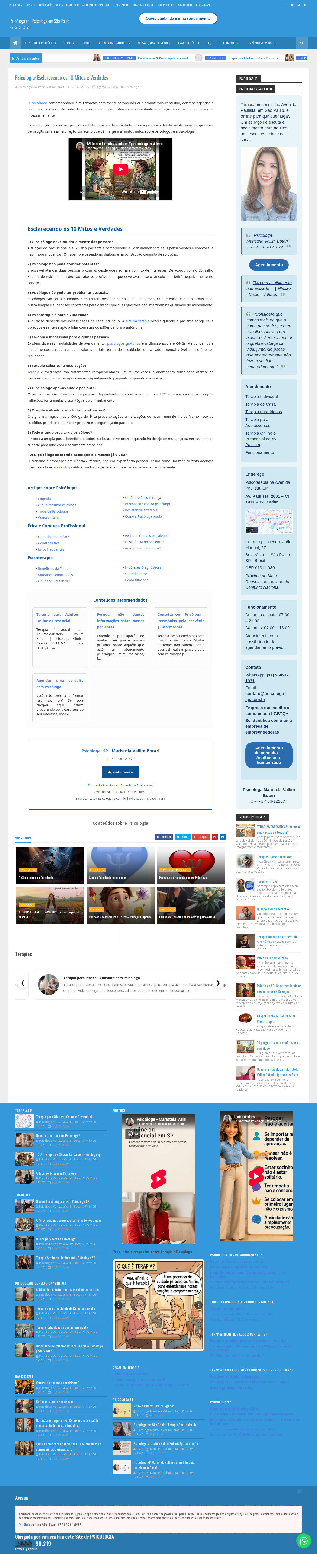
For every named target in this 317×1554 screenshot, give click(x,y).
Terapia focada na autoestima (277, 936)
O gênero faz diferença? (143, 497)
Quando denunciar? (53, 537)
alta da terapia (137, 321)
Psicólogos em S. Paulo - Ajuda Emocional (116, 57)
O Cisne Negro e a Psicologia (36, 877)
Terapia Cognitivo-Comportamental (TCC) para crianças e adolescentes (251, 1347)
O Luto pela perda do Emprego (55, 1238)
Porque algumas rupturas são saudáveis (239, 1266)
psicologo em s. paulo (73, 58)
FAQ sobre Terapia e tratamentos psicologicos (187, 916)
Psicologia (132, 87)
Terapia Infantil (121, 4)
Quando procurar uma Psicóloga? (283, 57)
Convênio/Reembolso (261, 42)
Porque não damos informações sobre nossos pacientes (120, 620)
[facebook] (286, 4)
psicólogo (39, 102)
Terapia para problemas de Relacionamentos (242, 1428)
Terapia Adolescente (143, 4)
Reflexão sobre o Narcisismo (55, 1401)
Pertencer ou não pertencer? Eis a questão (241, 1287)
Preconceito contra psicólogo (147, 504)
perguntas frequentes (175, 870)
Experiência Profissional (136, 785)
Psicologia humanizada (272, 957)
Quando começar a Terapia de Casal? (139, 1379)
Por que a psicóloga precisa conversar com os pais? (248, 1340)
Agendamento (120, 772)
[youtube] (305, 4)
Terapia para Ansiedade (227, 1308)
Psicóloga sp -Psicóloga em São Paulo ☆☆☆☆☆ (39, 23)
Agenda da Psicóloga (114, 42)
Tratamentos (228, 42)
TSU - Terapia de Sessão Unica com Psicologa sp (68, 1154)
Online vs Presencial (54, 581)
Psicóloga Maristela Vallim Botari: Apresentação (165, 1443)
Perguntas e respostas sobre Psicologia (183, 877)
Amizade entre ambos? (143, 548)
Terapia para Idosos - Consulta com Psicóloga (101, 978)
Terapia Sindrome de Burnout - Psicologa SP (65, 1257)
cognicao (96, 909)
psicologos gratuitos (123, 343)
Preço (86, 42)
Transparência (188, 42)
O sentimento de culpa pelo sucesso (236, 1261)
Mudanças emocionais (55, 575)
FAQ (209, 42)
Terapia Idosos (184, 4)
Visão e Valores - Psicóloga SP (153, 1405)
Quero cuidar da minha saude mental (178, 18)
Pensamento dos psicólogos (146, 535)
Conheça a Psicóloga (41, 42)
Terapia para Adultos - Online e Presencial (206, 57)
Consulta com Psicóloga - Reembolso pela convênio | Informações (181, 620)
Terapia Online (258, 433)
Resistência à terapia (141, 510)
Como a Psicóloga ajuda (143, 516)
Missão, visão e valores (50, 4)
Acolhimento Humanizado (95, 4)
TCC (163, 394)
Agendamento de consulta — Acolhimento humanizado (269, 755)
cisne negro (28, 870)
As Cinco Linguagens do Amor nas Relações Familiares (249, 1281)
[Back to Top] (299, 1491)
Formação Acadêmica (102, 785)
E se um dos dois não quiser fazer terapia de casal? (150, 1384)
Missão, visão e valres (154, 42)
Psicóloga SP (94, 750)
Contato (30, 4)
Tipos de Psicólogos (53, 511)
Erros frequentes (51, 549)
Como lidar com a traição (131, 1373)
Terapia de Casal (261, 404)
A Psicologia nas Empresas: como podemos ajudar (68, 1220)
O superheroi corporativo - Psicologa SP (63, 1201)
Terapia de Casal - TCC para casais (235, 1319)
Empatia (44, 499)
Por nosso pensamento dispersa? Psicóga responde (120, 916)
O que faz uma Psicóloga (57, 505)
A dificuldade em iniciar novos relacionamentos (67, 1289)
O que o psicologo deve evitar (231, 1387)
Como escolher (49, 517)
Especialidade (169, 58)
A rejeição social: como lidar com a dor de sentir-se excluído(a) (248, 1274)
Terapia (69, 42)
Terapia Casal (203, 4)
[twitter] (298, 4)
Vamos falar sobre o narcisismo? (57, 1382)
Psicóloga (64, 467)
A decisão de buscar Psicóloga (56, 1173)
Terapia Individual (261, 396)
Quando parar (136, 573)
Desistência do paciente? (144, 542)
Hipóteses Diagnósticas (143, 567)
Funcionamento (259, 452)
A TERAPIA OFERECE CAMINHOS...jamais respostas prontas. (49, 914)
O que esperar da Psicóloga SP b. (234, 1408)
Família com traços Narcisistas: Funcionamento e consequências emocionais (68, 1446)
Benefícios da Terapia (54, 568)
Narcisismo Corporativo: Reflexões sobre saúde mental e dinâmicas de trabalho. (67, 1423)
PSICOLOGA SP (16, 4)
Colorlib (32, 1549)
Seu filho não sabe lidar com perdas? (237, 1355)
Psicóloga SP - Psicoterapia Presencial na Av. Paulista (249, 1381)
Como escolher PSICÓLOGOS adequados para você (246, 1434)
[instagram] (292, 4)
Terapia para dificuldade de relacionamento (241, 1313)
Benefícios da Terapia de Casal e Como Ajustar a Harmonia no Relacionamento (255, 1421)
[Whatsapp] (303, 1540)
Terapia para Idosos (263, 412)
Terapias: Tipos (267, 881)
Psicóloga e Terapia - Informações (235, 1376)
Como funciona (137, 580)
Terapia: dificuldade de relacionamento (62, 1327)
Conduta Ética (49, 543)
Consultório (72, 4)
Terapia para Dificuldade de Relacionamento (65, 1308)
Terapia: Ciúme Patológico (274, 856)
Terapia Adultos (166, 4)
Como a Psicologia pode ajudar (107, 877)
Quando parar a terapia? (273, 908)
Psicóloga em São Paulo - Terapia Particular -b (164, 1424)
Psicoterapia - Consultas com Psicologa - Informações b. (252, 1413)
